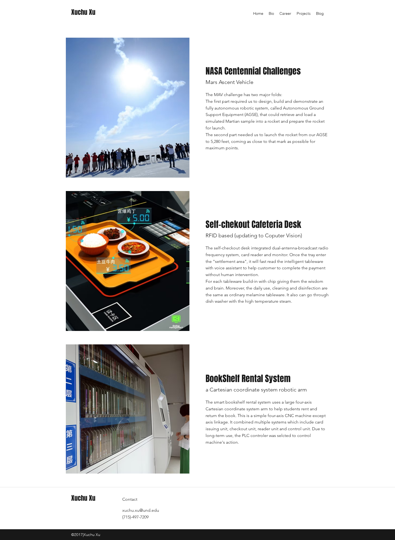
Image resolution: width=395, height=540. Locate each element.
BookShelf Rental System (248, 378)
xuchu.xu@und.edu (140, 510)
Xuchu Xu (83, 12)
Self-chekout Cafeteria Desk (253, 224)
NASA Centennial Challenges (253, 71)
